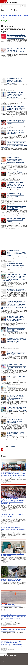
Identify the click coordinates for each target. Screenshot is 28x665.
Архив (11, 15)
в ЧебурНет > (6, 21)
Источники (17, 15)
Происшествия (8, 18)
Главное (4, 15)
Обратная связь (4, 659)
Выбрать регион (5, 661)
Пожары (17, 18)
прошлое (13, 446)
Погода (25, 15)
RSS (11, 662)
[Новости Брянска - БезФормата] (9, 2)
